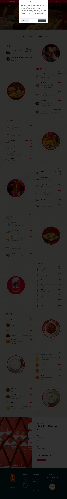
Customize (25, 20)
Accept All (42, 20)
